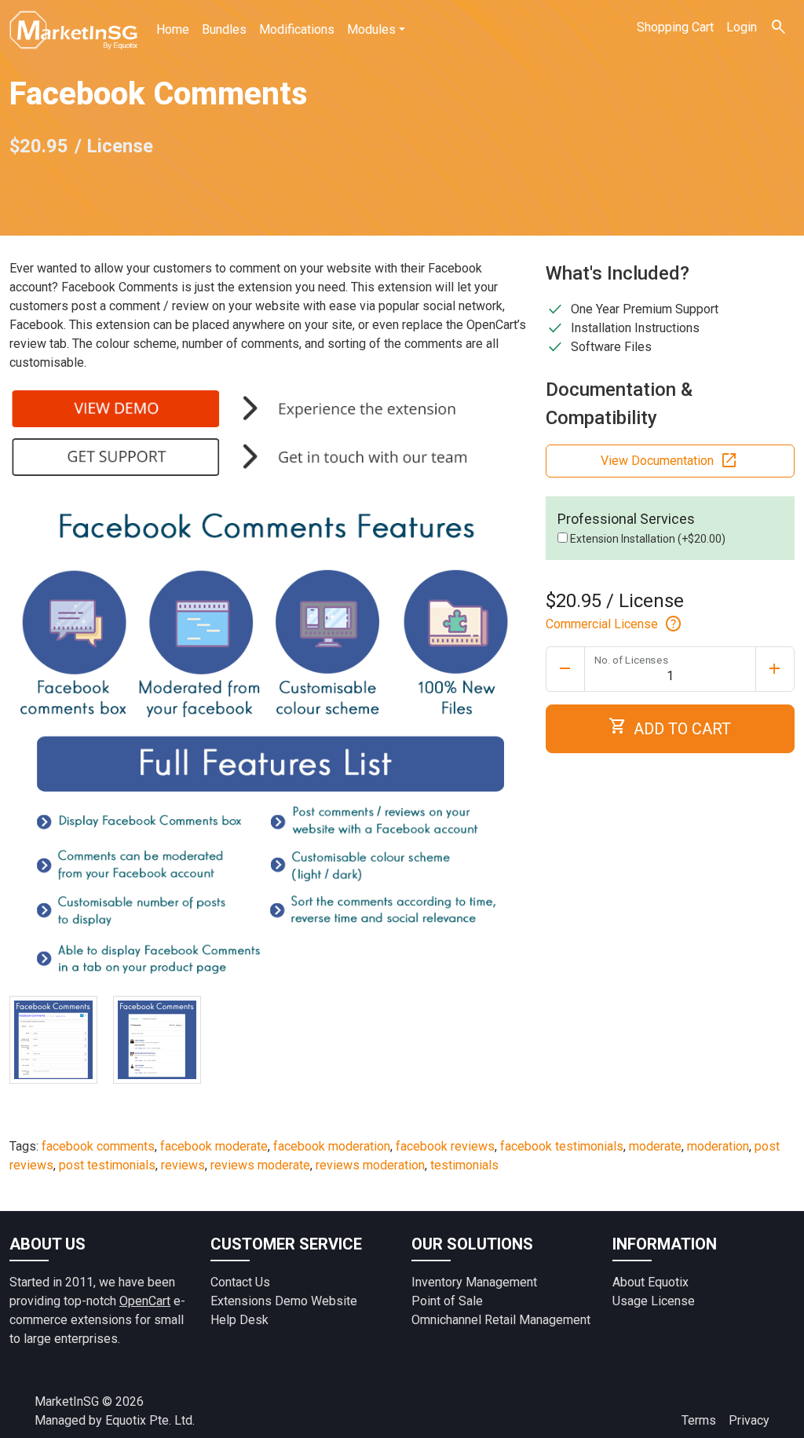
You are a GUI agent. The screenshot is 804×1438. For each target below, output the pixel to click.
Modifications (296, 29)
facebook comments (98, 1146)
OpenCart (144, 1300)
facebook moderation (331, 1146)
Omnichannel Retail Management (500, 1319)
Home (172, 29)
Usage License (653, 1300)
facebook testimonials (561, 1146)
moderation (718, 1146)
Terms (699, 1420)
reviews (183, 1165)
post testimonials (107, 1165)
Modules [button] (371, 29)
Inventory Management (474, 1282)
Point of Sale (447, 1300)
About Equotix (650, 1282)
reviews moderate (260, 1165)
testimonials (464, 1165)
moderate (655, 1146)
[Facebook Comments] (53, 1040)
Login (741, 27)
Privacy (749, 1420)
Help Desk (239, 1319)
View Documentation (670, 461)
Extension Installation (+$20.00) (646, 538)
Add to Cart (669, 726)
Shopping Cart (675, 27)
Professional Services (626, 518)
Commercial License (614, 624)
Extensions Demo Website (283, 1300)
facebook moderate (214, 1146)
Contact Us (240, 1282)
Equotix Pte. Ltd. (150, 1420)
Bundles (224, 29)
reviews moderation (370, 1165)
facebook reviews (445, 1146)
